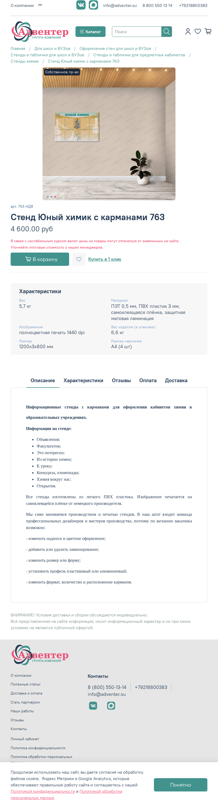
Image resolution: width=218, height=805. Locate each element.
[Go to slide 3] (55, 197)
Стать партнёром (25, 702)
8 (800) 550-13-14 (107, 687)
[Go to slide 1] (48, 197)
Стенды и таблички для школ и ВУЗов (47, 54)
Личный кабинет (25, 738)
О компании (22, 5)
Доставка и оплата (26, 693)
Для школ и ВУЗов (52, 48)
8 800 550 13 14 (157, 5)
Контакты (19, 728)
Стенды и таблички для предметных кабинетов (139, 54)
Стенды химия (25, 61)
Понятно (180, 784)
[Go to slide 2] (51, 197)
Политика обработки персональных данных (41, 759)
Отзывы (17, 720)
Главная (18, 48)
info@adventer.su (120, 5)
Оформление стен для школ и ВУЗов (115, 48)
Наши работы (22, 711)
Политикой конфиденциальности (43, 791)
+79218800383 (193, 5)
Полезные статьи (25, 684)
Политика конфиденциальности (38, 748)
